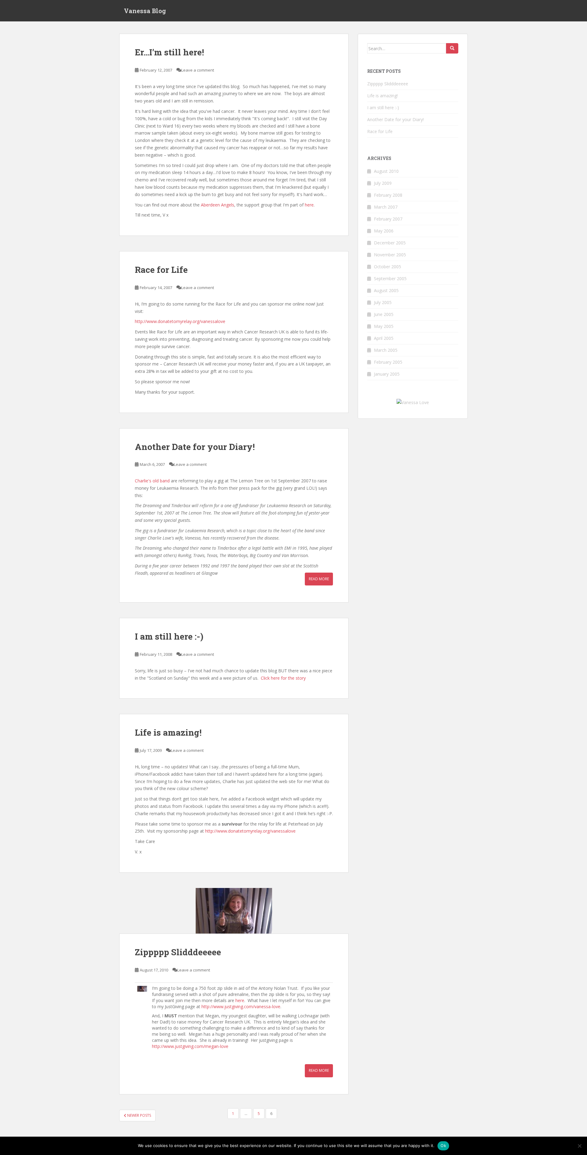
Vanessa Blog (145, 11)
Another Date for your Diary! (195, 446)
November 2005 (390, 255)
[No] (579, 1146)
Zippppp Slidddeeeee (178, 952)
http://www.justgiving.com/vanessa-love (240, 1006)
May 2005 (383, 326)
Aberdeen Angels (217, 205)
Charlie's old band (152, 481)
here (309, 205)
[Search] (452, 48)
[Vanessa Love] (413, 402)
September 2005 (390, 278)
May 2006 (383, 231)
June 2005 (383, 314)
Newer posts (138, 1115)
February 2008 (388, 195)
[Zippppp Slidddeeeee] (234, 911)
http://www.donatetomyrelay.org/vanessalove (180, 321)
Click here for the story (283, 678)
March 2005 (385, 350)
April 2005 (383, 338)
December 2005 (390, 243)
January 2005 (387, 374)
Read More (319, 578)
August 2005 (386, 290)
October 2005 (387, 266)
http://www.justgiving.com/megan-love (190, 1046)
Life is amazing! (168, 732)
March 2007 (385, 207)
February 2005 (388, 362)
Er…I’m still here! (169, 52)
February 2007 (388, 219)
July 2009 (383, 183)
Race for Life (161, 269)
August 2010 (386, 171)
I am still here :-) (169, 636)
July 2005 (383, 302)
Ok (443, 1145)
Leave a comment (197, 70)
